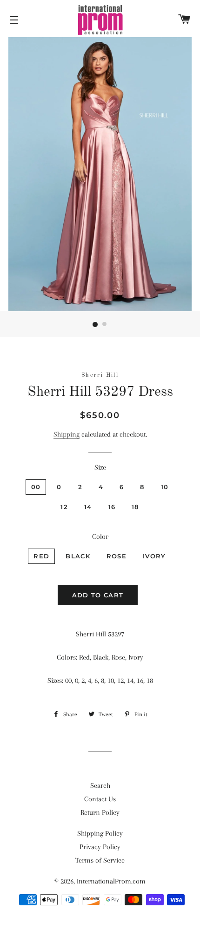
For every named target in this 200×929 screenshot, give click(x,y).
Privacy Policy (100, 847)
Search (100, 785)
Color (100, 536)
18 (135, 506)
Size (100, 467)
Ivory (154, 556)
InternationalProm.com (111, 881)
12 (64, 506)
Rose (117, 556)
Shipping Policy (100, 833)
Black (78, 556)
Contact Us (100, 799)
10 (165, 487)
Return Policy (100, 812)
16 (112, 506)
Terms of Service (100, 860)
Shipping (66, 434)
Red (41, 556)
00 (36, 487)
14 (88, 506)
